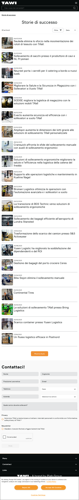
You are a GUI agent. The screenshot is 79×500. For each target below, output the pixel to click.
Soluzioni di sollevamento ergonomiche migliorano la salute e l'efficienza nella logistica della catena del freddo (44, 162)
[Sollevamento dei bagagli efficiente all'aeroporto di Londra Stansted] (7, 220)
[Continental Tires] (7, 294)
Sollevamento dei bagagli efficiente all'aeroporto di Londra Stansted (43, 220)
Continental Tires (24, 292)
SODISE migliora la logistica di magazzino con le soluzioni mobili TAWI (42, 102)
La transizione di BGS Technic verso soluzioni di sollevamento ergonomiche (42, 205)
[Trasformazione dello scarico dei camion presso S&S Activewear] (7, 235)
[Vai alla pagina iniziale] (9, 3)
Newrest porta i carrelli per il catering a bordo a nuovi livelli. (45, 72)
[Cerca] (74, 8)
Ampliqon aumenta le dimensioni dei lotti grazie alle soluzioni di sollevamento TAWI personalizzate (44, 131)
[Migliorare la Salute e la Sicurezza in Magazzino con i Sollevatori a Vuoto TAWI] (7, 87)
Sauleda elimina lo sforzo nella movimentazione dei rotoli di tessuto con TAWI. (43, 43)
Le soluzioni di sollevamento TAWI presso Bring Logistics (41, 309)
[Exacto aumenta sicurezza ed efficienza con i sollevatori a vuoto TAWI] (7, 117)
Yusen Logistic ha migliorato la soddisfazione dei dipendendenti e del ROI (42, 250)
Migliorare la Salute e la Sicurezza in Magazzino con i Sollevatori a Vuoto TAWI (45, 87)
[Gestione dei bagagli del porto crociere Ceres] (7, 265)
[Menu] (76, 2)
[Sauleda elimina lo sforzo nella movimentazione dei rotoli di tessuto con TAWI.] (7, 43)
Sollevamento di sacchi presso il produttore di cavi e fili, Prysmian (44, 57)
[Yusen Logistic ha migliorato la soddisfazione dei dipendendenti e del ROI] (7, 250)
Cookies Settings (38, 495)
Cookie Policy (51, 481)
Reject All (26, 487)
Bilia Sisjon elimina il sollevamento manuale (39, 277)
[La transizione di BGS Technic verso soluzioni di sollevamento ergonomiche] (7, 205)
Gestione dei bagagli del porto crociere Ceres (40, 263)
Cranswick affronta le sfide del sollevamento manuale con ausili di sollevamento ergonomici (45, 146)
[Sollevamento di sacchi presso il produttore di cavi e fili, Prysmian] (7, 57)
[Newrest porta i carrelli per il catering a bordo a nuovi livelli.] (7, 72)
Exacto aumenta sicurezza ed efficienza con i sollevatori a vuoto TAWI (40, 117)
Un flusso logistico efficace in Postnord (37, 337)
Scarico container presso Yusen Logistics (38, 322)
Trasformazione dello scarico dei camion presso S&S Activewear (44, 235)
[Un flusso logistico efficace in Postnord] (7, 339)
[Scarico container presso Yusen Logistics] (7, 324)
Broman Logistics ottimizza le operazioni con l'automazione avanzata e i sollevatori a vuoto (40, 191)
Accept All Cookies (53, 487)
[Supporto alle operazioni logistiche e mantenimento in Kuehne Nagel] (7, 176)
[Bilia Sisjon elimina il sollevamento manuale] (7, 279)
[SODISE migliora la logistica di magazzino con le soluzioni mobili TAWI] (7, 102)
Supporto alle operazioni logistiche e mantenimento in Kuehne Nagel (45, 176)
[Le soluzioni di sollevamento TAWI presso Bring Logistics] (7, 309)
